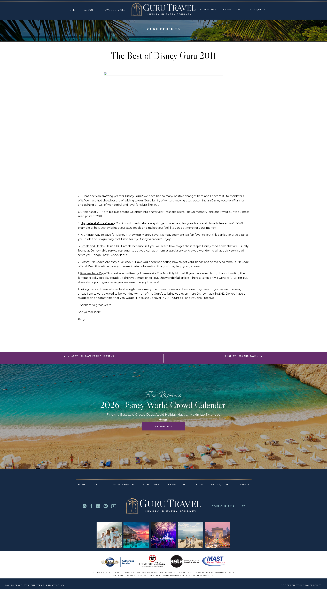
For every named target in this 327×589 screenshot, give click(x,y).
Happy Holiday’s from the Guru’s (92, 356)
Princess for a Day (92, 273)
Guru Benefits (163, 29)
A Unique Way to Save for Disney (102, 234)
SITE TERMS (37, 585)
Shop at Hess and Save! (241, 356)
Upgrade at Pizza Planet (97, 223)
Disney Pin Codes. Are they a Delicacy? (107, 262)
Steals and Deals (92, 246)
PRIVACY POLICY (55, 585)
